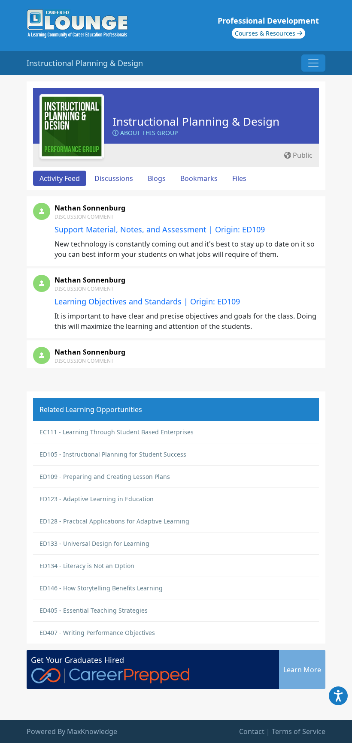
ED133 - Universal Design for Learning (94, 543)
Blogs (157, 178)
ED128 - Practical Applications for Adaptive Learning (114, 521)
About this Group (148, 133)
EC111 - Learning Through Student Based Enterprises (116, 432)
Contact (251, 731)
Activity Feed (59, 178)
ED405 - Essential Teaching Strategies (93, 610)
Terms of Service (298, 731)
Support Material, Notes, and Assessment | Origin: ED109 (160, 229)
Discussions (113, 178)
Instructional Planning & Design (195, 121)
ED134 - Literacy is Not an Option (86, 566)
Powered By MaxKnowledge (72, 731)
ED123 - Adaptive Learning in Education (96, 499)
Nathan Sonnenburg (90, 208)
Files (239, 178)
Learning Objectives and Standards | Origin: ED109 (147, 301)
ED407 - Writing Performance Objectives (97, 633)
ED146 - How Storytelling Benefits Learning (101, 588)
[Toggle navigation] (313, 63)
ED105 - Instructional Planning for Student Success (112, 454)
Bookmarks (199, 178)
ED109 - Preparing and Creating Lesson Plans (104, 476)
